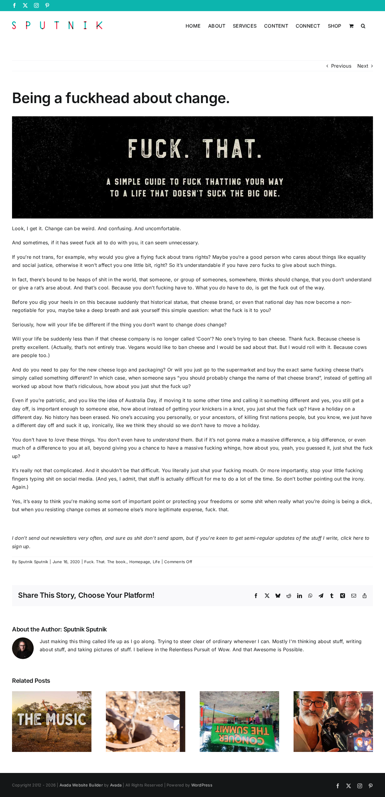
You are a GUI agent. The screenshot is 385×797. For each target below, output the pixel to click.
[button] (363, 25)
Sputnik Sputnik (33, 561)
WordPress (201, 785)
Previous (341, 66)
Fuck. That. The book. (105, 561)
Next (362, 66)
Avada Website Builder (81, 785)
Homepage (139, 561)
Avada (116, 785)
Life (156, 561)
